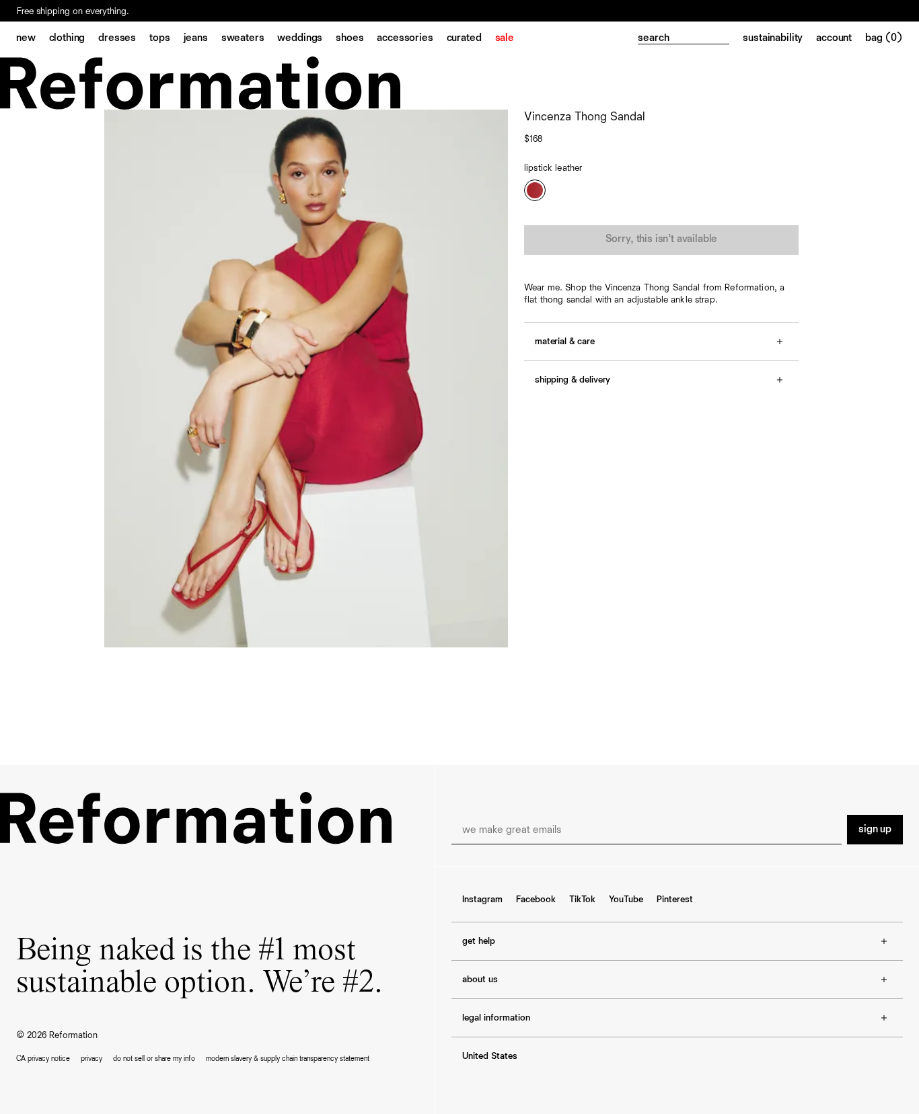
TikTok (582, 899)
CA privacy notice (43, 1058)
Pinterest (675, 899)
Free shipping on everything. (73, 11)
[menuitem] (32, 39)
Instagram (482, 899)
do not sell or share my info (154, 1058)
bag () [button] (884, 38)
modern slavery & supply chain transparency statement (287, 1058)
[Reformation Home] (459, 83)
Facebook (536, 899)
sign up (874, 829)
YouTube (626, 899)
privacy (91, 1058)
